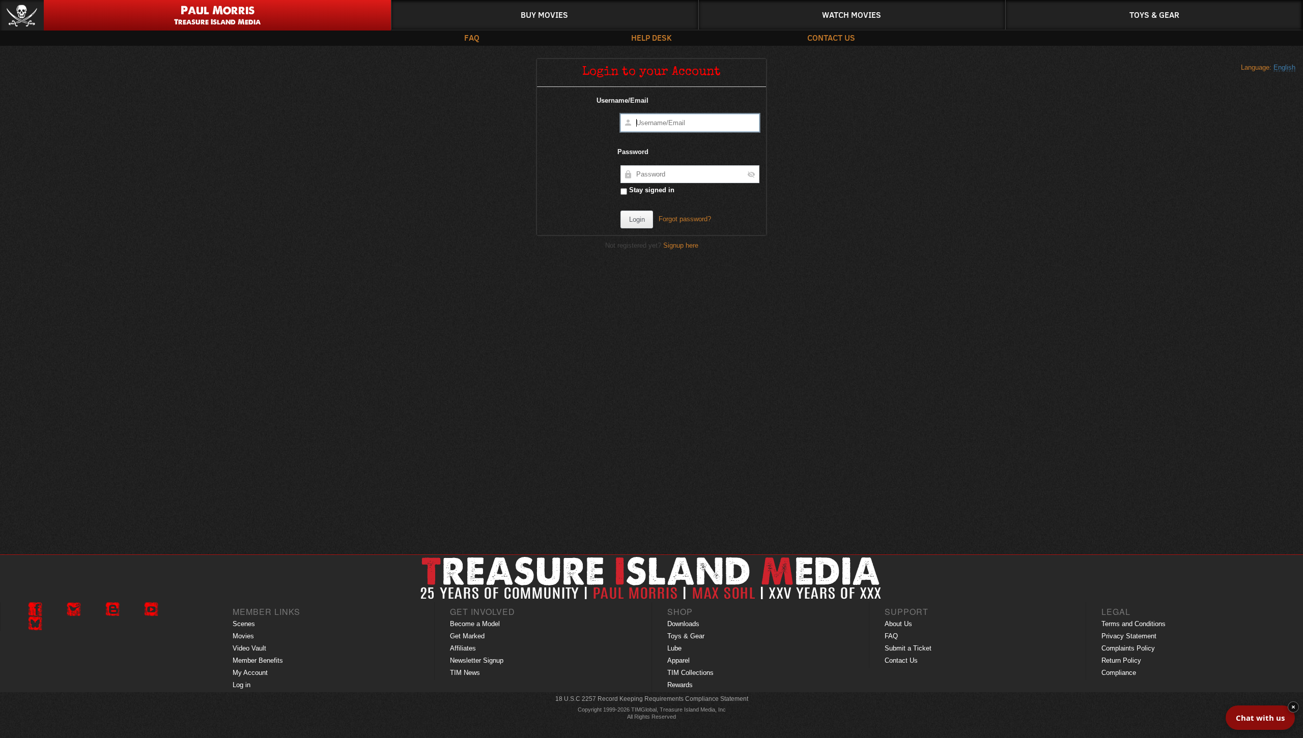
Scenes (244, 624)
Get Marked (467, 636)
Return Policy (1121, 660)
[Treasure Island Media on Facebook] (35, 609)
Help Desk (651, 37)
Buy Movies (544, 14)
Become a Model (475, 624)
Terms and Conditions (1133, 624)
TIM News (465, 672)
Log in (241, 685)
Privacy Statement (1128, 636)
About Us (898, 624)
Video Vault (249, 648)
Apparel (678, 660)
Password (632, 152)
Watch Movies (851, 14)
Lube (674, 648)
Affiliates (463, 648)
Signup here (680, 245)
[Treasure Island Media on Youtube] (151, 609)
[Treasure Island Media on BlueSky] (35, 623)
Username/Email (622, 100)
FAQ (471, 37)
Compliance (1118, 672)
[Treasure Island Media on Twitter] (73, 609)
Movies (243, 636)
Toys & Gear (1154, 14)
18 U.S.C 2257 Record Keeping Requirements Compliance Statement (651, 698)
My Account (250, 672)
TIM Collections (690, 672)
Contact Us (831, 37)
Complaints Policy (1128, 648)
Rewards (680, 685)
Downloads (683, 624)
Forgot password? (685, 219)
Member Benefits (258, 660)
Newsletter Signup (476, 660)
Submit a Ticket (908, 648)
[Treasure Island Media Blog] (112, 609)
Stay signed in (650, 190)
